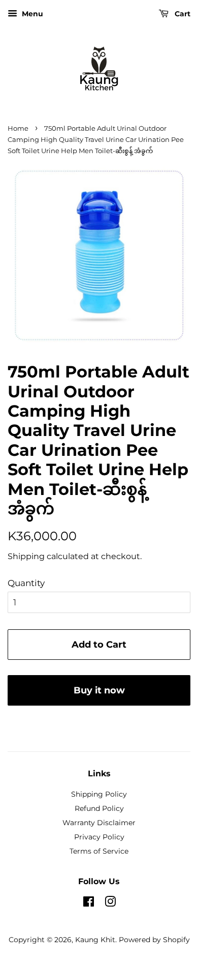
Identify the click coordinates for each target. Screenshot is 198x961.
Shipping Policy (99, 794)
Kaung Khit (95, 939)
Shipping (26, 556)
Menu (31, 13)
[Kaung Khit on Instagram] (110, 903)
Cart (181, 13)
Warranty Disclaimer (99, 822)
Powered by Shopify (154, 939)
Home (18, 128)
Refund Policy (99, 808)
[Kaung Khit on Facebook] (88, 903)
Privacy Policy (99, 836)
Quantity (26, 583)
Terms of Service (99, 851)
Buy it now (99, 690)
